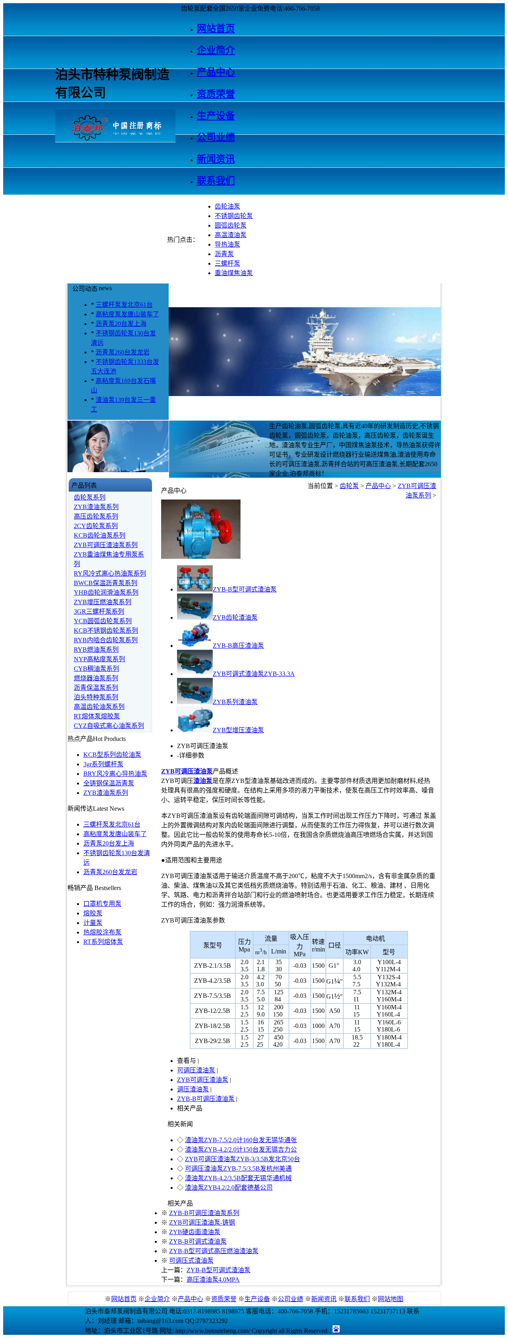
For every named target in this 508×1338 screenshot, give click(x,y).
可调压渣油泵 (196, 1070)
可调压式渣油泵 (191, 1260)
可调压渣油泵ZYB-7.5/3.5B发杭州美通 (238, 1168)
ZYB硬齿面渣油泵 (194, 1232)
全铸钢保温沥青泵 (108, 783)
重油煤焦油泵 (234, 273)
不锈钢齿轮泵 (234, 215)
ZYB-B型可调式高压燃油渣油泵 (213, 1251)
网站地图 (390, 1299)
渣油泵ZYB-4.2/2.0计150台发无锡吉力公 (241, 1149)
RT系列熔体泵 (103, 941)
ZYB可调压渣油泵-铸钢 (202, 1222)
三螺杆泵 (227, 263)
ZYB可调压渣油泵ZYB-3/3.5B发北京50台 (242, 1159)
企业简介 (157, 1299)
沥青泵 (224, 254)
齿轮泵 (349, 485)
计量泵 (92, 922)
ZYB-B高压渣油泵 (238, 645)
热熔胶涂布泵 (102, 932)
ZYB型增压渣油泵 (238, 730)
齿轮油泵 (227, 206)
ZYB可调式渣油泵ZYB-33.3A (254, 673)
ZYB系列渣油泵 (235, 702)
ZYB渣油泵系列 (105, 792)
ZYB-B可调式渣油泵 (198, 1241)
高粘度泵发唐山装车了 (127, 314)
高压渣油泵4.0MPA (213, 1279)
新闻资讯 (324, 1299)
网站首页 (124, 1299)
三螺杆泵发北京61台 (124, 304)
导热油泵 (227, 244)
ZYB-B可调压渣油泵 (206, 1098)
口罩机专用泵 (102, 903)
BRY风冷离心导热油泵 (115, 773)
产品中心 (378, 485)
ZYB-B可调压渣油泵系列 (204, 1213)
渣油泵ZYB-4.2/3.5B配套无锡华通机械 (238, 1178)
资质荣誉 (224, 1299)
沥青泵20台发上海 (121, 323)
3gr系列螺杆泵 (103, 764)
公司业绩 (290, 1299)
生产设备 (257, 1299)
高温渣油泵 (230, 235)
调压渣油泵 (193, 1089)
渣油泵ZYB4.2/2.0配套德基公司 (229, 1187)
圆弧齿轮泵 (230, 225)
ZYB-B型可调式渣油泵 (245, 589)
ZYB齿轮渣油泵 (235, 617)
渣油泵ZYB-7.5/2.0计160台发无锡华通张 (241, 1140)
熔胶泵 (92, 913)
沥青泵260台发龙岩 (123, 352)
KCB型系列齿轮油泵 (112, 754)
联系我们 (357, 1299)
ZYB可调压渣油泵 (202, 1079)
